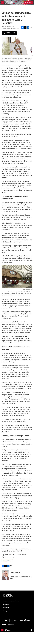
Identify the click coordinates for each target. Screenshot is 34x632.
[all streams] (32, 630)
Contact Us (6, 604)
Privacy (5, 611)
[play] (2, 630)
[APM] (11, 624)
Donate (29, 2)
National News (7, 561)
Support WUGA (7, 607)
